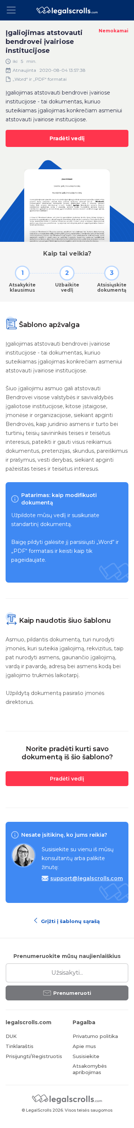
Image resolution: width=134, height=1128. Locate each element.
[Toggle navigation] (13, 10)
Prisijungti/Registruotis (33, 1056)
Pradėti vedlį (67, 138)
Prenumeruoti (72, 993)
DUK (11, 1036)
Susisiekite (86, 1056)
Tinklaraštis (20, 1046)
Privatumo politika (95, 1036)
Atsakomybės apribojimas (90, 1069)
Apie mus (84, 1046)
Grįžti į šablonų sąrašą (69, 920)
